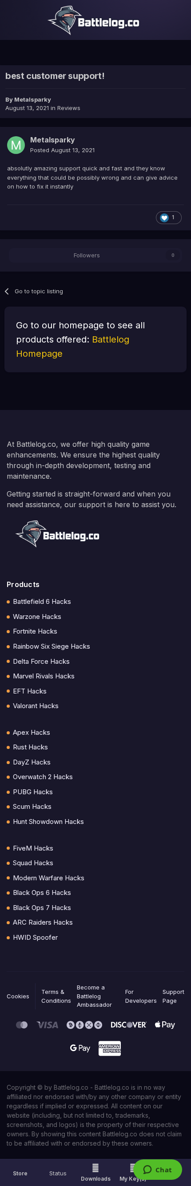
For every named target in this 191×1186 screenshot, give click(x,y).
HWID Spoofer (35, 937)
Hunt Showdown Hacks (48, 821)
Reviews (68, 107)
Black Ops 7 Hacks (42, 907)
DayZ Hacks (32, 762)
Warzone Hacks (37, 616)
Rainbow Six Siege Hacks (51, 646)
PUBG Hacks (33, 792)
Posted (62, 150)
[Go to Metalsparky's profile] (16, 145)
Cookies (18, 996)
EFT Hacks (30, 691)
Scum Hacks (32, 806)
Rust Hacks (30, 747)
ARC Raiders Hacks (43, 922)
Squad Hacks (33, 863)
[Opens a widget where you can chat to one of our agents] (157, 1170)
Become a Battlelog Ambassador (94, 996)
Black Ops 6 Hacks (42, 892)
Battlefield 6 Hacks (42, 601)
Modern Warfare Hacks (48, 878)
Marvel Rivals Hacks (44, 676)
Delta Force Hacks (41, 661)
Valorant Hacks (36, 705)
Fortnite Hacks (35, 631)
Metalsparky (32, 99)
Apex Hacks (31, 732)
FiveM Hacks (33, 848)
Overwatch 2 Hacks (43, 776)
